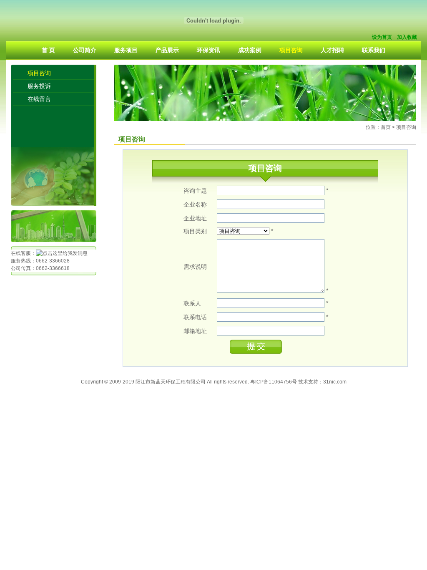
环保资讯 (208, 50)
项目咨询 (291, 50)
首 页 (48, 50)
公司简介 (84, 50)
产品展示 (167, 50)
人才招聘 (332, 50)
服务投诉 (39, 86)
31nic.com (335, 382)
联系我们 (373, 50)
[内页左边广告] (53, 240)
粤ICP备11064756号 (273, 382)
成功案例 (249, 50)
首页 (386, 127)
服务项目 (126, 50)
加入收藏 (407, 37)
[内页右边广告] (265, 119)
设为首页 (382, 37)
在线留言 (39, 99)
